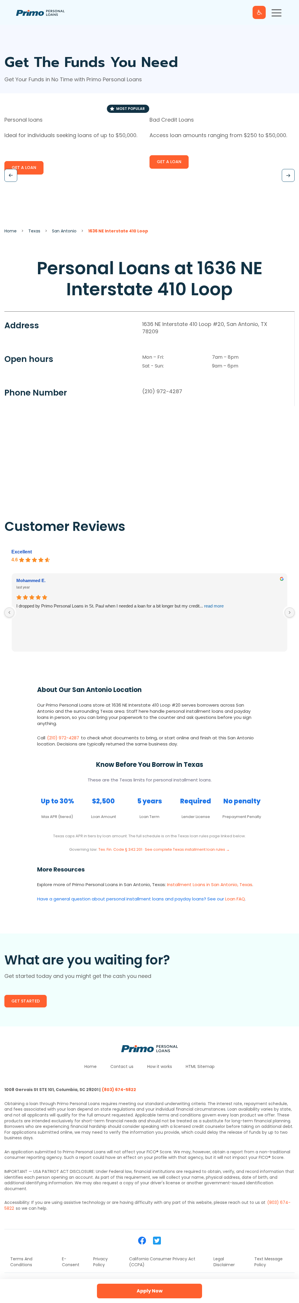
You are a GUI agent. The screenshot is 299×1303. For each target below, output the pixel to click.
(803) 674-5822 (119, 1090)
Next (288, 175)
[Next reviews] (290, 612)
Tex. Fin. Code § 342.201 (120, 849)
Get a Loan (24, 167)
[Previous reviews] (9, 612)
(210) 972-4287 (162, 391)
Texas (34, 231)
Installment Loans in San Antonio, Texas (209, 884)
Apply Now (150, 1291)
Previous (10, 175)
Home (10, 231)
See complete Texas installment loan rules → (187, 849)
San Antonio (64, 231)
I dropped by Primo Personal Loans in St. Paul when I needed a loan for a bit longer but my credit (120, 605)
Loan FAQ (235, 899)
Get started (25, 1001)
